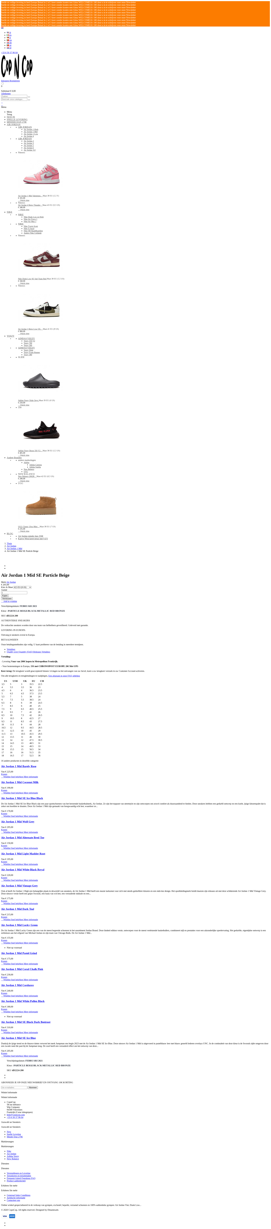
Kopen (4, 596)
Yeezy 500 (28, 345)
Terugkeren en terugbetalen (19, 1176)
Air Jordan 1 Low (31, 134)
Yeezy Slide (28, 350)
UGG (26, 472)
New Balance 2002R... (27, 476)
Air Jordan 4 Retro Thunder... (30, 205)
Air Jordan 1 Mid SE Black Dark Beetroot (25, 1022)
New (9, 1131)
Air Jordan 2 (29, 141)
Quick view (23, 200)
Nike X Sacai (29, 229)
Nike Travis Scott (31, 226)
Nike (9, 1151)
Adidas (26, 463)
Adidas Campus (35, 465)
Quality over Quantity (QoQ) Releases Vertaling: (28, 652)
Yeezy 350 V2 (29, 341)
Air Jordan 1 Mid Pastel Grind (19, 953)
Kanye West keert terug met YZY (33, 538)
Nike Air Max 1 (30, 221)
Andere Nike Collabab (32, 233)
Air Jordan (11, 582)
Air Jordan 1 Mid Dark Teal (17, 908)
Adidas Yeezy (13, 1156)
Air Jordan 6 (29, 148)
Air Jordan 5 (29, 146)
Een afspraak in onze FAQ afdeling (64, 676)
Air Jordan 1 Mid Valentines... (30, 196)
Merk (3, 582)
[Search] (29, 99)
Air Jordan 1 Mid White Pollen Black (23, 1001)
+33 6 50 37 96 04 (9, 52)
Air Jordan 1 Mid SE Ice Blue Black (22, 798)
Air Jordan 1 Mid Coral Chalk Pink (22, 969)
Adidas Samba (35, 467)
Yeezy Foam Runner (32, 352)
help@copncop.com (16, 1115)
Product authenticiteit (16, 1181)
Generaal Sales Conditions (18, 1195)
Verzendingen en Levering (18, 1173)
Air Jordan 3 (29, 143)
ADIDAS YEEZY (26, 338)
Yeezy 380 (28, 355)
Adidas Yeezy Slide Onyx (28, 400)
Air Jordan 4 (29, 136)
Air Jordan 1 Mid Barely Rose (18, 766)
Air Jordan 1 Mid (31, 132)
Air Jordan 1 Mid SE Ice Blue (18, 1037)
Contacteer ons (13, 1200)
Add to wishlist (9, 601)
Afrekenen (6, 93)
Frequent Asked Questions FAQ (21, 1178)
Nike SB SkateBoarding (33, 231)
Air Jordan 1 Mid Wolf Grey (17, 821)
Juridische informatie (16, 1198)
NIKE (21, 214)
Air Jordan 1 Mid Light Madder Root (23, 853)
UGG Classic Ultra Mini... (29, 527)
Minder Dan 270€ (15, 1137)
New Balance (29, 469)
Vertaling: (11, 649)
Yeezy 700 (28, 343)
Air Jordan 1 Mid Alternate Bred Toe (22, 837)
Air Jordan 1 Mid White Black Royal (22, 869)
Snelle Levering (14, 1134)
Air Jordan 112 (30, 150)
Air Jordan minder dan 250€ (30, 536)
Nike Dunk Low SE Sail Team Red (32, 279)
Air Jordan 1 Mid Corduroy (17, 985)
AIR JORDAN (25, 127)
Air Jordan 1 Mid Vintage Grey (19, 885)
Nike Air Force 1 (30, 219)
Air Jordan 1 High (31, 129)
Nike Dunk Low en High (34, 217)
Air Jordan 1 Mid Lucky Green (19, 925)
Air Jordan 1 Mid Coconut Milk (20, 782)
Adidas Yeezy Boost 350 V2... (30, 451)
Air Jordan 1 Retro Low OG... (30, 329)
